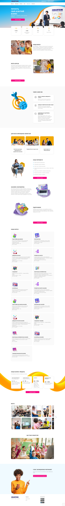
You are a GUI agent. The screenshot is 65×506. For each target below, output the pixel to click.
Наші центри (28, 498)
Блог (24, 3)
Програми (16, 3)
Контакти (33, 3)
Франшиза (28, 3)
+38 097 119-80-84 (50, 0)
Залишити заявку (18, 19)
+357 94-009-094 (50, 1)
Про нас (12, 3)
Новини (21, 3)
